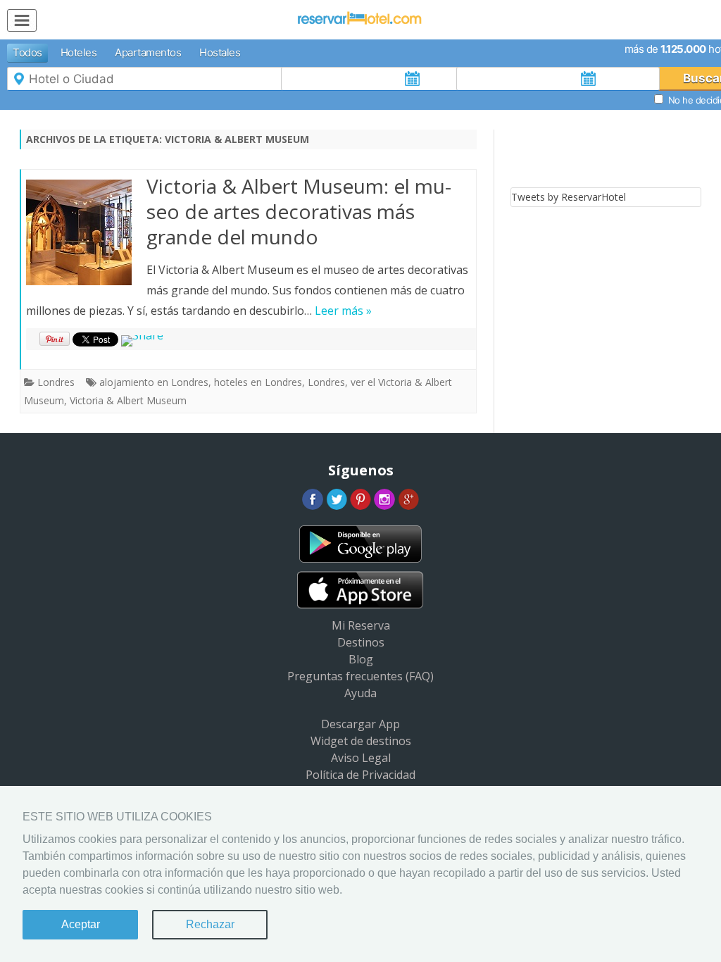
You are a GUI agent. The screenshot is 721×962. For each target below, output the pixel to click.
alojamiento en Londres (153, 382)
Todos (27, 52)
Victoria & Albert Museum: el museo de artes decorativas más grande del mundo (298, 211)
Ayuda (360, 693)
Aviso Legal (361, 758)
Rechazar (210, 924)
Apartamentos (148, 52)
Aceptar (80, 924)
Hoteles (79, 52)
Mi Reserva (361, 625)
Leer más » (343, 310)
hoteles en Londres (258, 382)
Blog (361, 659)
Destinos (360, 642)
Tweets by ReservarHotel (568, 197)
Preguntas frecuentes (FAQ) (360, 676)
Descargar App (360, 724)
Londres (56, 382)
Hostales (219, 52)
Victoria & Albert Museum (128, 400)
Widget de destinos (361, 741)
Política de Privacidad (360, 774)
